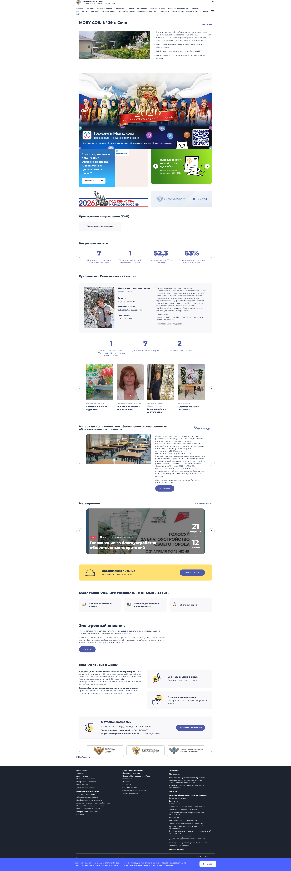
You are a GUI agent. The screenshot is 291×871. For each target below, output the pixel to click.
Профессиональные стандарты (89, 800)
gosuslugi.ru (125, 633)
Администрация (83, 776)
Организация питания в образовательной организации (186, 814)
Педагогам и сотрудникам (87, 791)
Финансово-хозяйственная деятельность (186, 823)
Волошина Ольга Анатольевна (156, 410)
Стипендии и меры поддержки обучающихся (188, 843)
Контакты (95, 11)
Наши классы (82, 785)
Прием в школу (108, 11)
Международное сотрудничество (183, 820)
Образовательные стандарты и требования (187, 807)
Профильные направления (87, 782)
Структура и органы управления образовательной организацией (190, 832)
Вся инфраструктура (202, 428)
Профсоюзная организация (87, 812)
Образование (174, 804)
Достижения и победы (85, 788)
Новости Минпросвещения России (91, 806)
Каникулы (126, 785)
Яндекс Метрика (121, 863)
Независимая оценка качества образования (188, 778)
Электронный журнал (85, 794)
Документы (173, 801)
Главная (79, 8)
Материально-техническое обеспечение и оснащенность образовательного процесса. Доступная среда (187, 838)
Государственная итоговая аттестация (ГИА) (137, 11)
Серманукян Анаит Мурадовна (96, 408)
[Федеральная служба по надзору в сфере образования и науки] (186, 750)
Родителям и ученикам (132, 770)
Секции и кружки (129, 788)
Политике (168, 865)
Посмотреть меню (192, 572)
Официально (174, 774)
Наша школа (81, 770)
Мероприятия (82, 11)
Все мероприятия (203, 503)
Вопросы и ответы (176, 850)
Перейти (87, 649)
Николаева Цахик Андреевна (134, 288)
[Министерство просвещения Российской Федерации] (105, 750)
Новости (194, 8)
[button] (213, 2)
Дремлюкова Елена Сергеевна (189, 408)
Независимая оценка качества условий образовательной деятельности (185, 782)
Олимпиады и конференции (134, 790)
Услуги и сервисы (158, 8)
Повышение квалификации (88, 809)
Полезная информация (178, 8)
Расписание (142, 8)
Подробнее (206, 24)
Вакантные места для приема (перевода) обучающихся (186, 827)
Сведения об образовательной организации (105, 8)
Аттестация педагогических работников (93, 803)
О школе (130, 8)
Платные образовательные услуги (183, 810)
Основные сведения (177, 798)
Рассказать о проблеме (190, 728)
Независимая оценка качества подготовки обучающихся (186, 787)
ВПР (78, 14)
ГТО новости (164, 11)
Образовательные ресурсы (87, 797)
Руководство (174, 817)
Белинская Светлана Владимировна (128, 408)
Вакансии (80, 814)
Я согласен (207, 864)
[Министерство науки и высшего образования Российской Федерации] (145, 750)
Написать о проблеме (93, 181)
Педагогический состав (86, 779)
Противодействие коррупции (185, 11)
